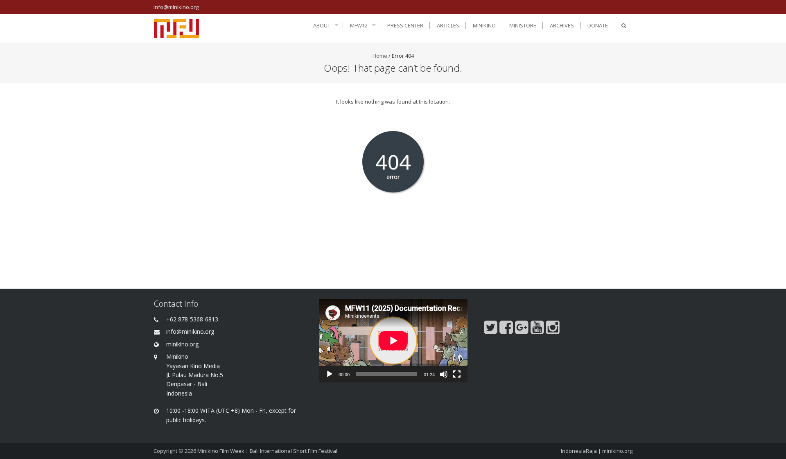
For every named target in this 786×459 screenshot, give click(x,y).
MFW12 (359, 25)
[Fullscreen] (457, 374)
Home (380, 55)
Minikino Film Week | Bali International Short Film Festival (267, 450)
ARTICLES (448, 25)
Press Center (405, 25)
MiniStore (522, 25)
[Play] (329, 374)
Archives (562, 25)
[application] (393, 340)
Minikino (484, 25)
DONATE (597, 25)
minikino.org (617, 450)
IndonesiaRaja (579, 450)
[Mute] (444, 374)
